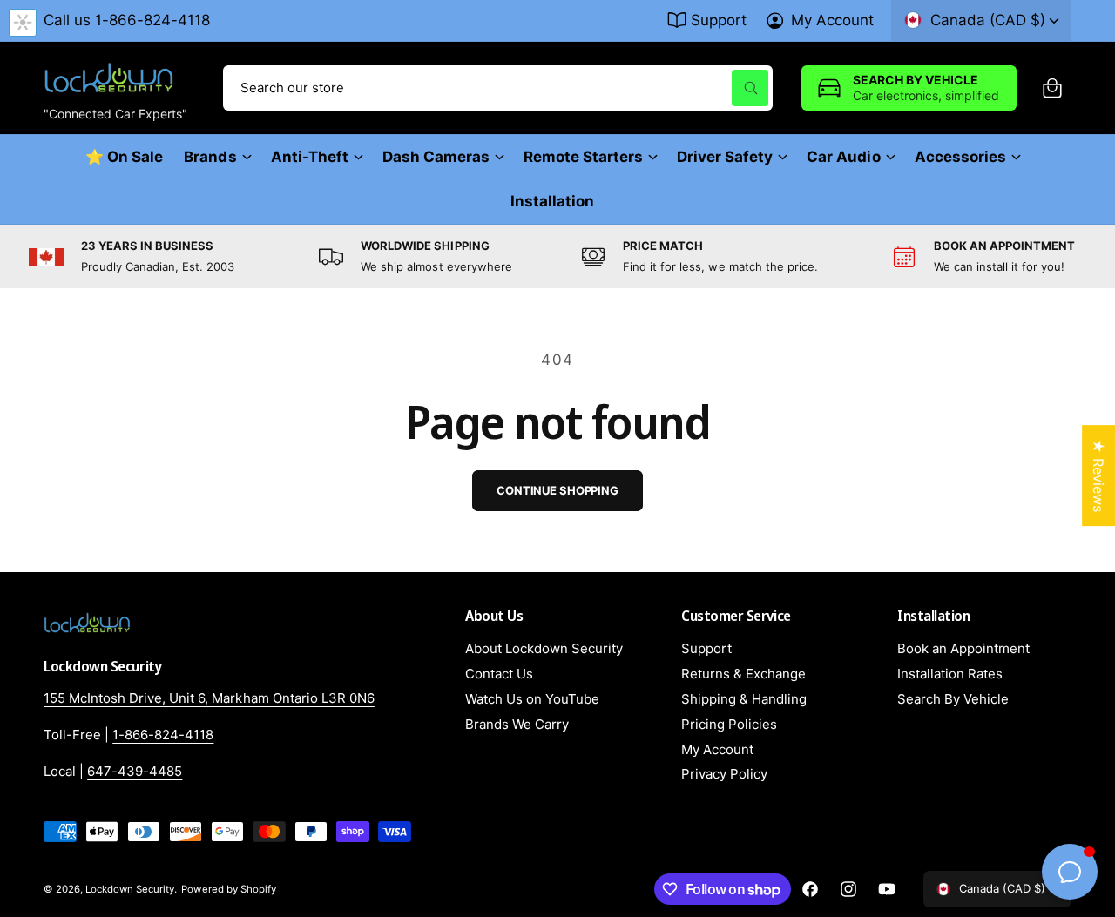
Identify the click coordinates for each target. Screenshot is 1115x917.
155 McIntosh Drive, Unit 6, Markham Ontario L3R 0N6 (209, 698)
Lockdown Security (129, 889)
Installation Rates (950, 673)
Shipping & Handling (744, 699)
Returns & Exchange (743, 673)
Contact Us (499, 673)
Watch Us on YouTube (532, 699)
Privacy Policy (724, 773)
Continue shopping (557, 490)
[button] (1052, 88)
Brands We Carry (517, 724)
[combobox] (498, 88)
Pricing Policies (729, 724)
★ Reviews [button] (1098, 475)
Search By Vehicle (953, 699)
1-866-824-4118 (162, 734)
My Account (832, 20)
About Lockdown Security (544, 648)
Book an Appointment (963, 648)
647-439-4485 (134, 771)
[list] (557, 256)
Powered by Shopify (228, 889)
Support (719, 20)
